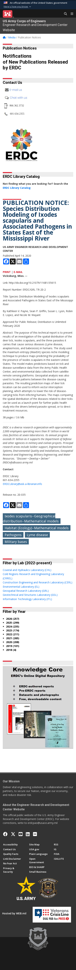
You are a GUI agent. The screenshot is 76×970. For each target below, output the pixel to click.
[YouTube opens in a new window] (21, 834)
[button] (18, 7)
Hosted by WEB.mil (14, 913)
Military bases (16, 541)
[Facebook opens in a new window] (5, 834)
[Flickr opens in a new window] (35, 834)
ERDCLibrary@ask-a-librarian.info (22, 484)
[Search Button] (64, 14)
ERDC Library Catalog (17, 188)
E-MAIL (18, 272)
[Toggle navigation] (70, 14)
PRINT (7, 272)
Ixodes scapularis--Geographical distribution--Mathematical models (31, 518)
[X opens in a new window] (13, 834)
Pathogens (13, 535)
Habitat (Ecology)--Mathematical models (37, 528)
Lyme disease (37, 535)
